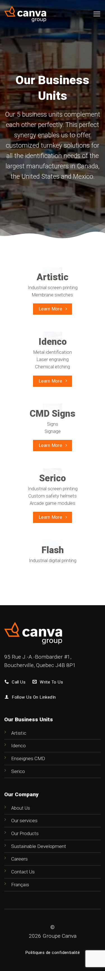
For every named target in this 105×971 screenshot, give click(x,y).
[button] (97, 14)
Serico (18, 771)
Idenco (18, 745)
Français (20, 884)
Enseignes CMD (28, 758)
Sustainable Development (38, 846)
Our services (24, 820)
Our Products (25, 833)
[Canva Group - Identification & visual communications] (25, 13)
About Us (20, 808)
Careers (19, 859)
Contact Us (23, 872)
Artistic (18, 733)
